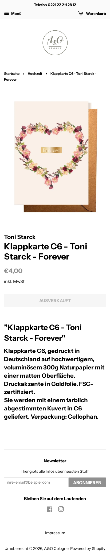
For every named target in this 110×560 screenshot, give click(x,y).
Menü (16, 13)
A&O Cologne (56, 548)
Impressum (55, 532)
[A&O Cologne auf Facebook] (49, 510)
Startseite (11, 74)
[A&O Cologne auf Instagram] (61, 510)
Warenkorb (95, 13)
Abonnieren (87, 482)
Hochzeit (35, 74)
